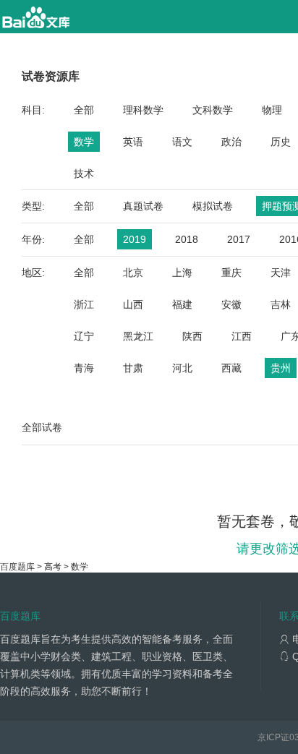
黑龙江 (138, 336)
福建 (182, 304)
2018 (186, 239)
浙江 (84, 304)
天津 (281, 272)
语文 (182, 141)
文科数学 (212, 110)
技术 (84, 173)
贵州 (281, 368)
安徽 (231, 304)
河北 (182, 368)
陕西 (192, 336)
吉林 (281, 304)
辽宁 (84, 336)
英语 (133, 141)
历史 (281, 141)
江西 (241, 336)
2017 (238, 239)
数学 (84, 141)
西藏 (231, 368)
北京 (133, 272)
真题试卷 (143, 206)
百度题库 (17, 567)
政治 (231, 141)
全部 (84, 110)
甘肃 (133, 368)
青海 (84, 368)
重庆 (231, 272)
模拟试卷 (212, 206)
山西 (133, 304)
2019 (134, 239)
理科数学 (143, 110)
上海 (182, 272)
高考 (52, 567)
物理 (272, 110)
